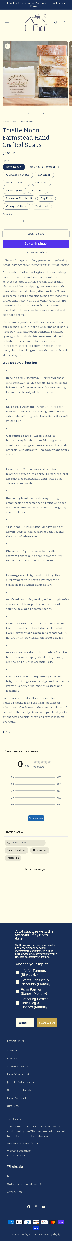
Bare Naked (13, 166)
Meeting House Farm (30, 1234)
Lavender (44, 174)
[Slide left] (28, 113)
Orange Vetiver (16, 206)
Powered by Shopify (50, 1234)
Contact (12, 1050)
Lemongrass (14, 190)
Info (9, 1176)
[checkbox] (13, 858)
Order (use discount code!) (24, 1184)
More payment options (36, 252)
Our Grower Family (19, 1090)
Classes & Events (17, 1066)
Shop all (12, 1058)
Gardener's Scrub (17, 174)
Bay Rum (46, 198)
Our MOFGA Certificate (22, 1143)
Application (14, 1192)
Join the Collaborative (21, 1082)
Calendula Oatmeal (42, 166)
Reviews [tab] (14, 832)
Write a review (36, 818)
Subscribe (46, 1022)
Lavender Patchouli (19, 198)
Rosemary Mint (16, 182)
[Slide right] (44, 113)
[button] (7, 22)
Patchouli (38, 190)
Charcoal (41, 182)
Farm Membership (19, 1074)
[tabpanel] (36, 873)
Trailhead (43, 207)
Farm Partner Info (18, 1098)
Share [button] (9, 732)
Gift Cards (13, 1106)
